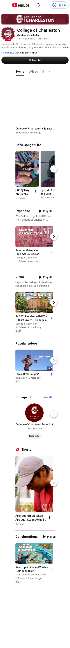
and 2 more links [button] (28, 53)
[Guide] (5, 5)
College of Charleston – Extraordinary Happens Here (35, 128)
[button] (7, 33)
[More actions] (35, 191)
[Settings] (46, 5)
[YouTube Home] (20, 5)
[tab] (20, 71)
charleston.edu (12, 53)
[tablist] (35, 71)
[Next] (53, 169)
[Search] (38, 5)
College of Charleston (26, 257)
